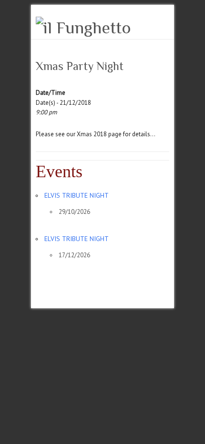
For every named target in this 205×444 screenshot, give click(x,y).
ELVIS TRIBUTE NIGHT (76, 195)
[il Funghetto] (83, 28)
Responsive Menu (163, 26)
